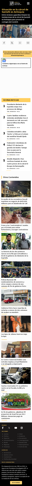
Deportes (6, 438)
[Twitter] (11, 428)
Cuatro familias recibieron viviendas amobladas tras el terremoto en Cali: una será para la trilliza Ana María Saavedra (17, 121)
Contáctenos (8, 457)
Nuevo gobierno (24, 444)
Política (6, 436)
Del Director (7, 452)
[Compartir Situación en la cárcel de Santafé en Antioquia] (3, 43)
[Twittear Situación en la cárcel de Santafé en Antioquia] (11, 44)
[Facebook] (5, 428)
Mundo (6, 442)
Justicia (6, 434)
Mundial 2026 (23, 442)
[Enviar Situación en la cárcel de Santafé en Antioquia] (20, 43)
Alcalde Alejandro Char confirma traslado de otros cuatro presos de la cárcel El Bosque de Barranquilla (17, 163)
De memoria (22, 438)
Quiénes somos (8, 455)
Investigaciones (24, 440)
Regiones (6, 444)
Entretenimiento (9, 440)
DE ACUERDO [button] (16, 482)
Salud (20, 434)
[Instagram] (24, 428)
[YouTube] (18, 428)
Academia (22, 436)
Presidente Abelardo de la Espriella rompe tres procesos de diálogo (16, 107)
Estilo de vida (23, 447)
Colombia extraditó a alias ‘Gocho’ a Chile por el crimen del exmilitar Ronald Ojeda (17, 135)
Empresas (7, 447)
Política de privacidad (10, 459)
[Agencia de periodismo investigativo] (16, 3)
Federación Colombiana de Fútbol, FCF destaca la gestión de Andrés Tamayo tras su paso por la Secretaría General (17, 149)
